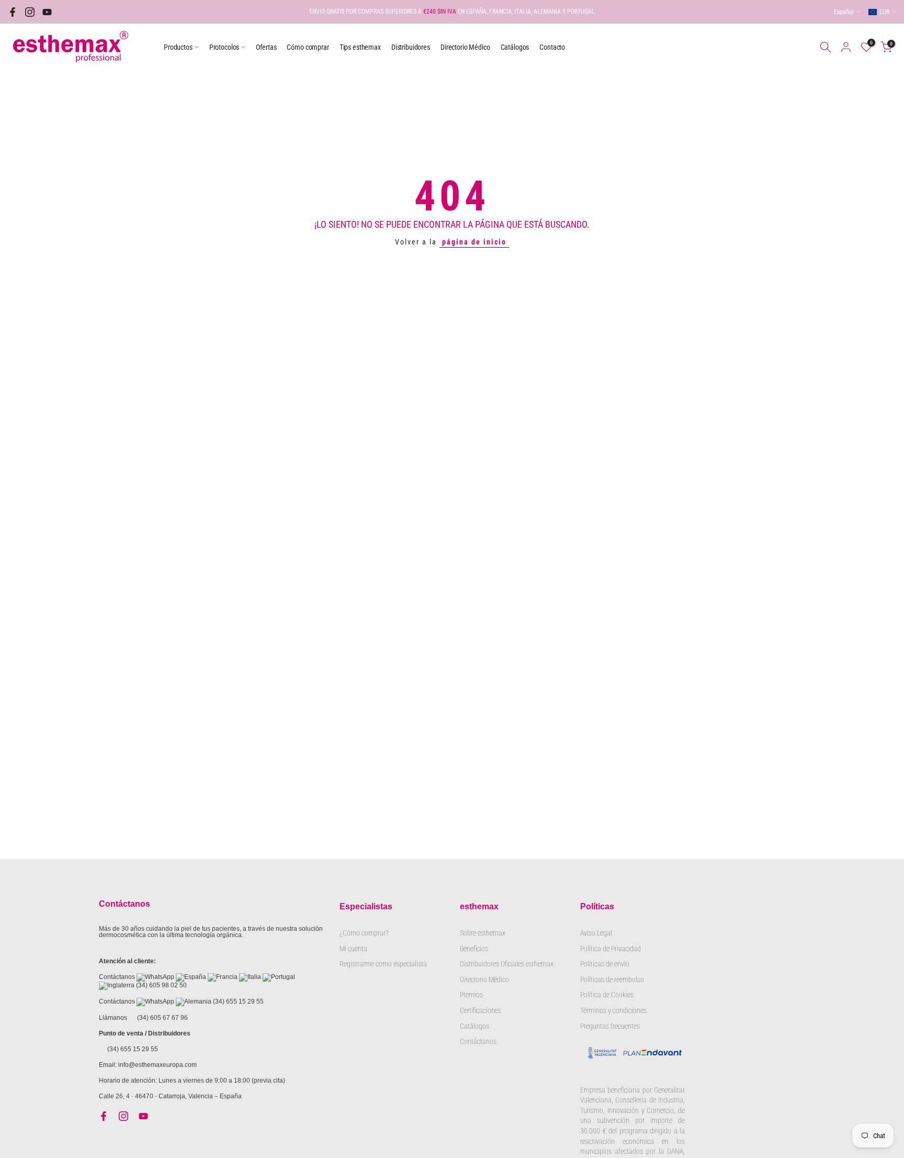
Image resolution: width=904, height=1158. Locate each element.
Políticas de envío (604, 964)
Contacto (552, 47)
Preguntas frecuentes (610, 1026)
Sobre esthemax (482, 933)
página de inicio (474, 242)
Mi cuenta (353, 948)
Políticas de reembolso (612, 979)
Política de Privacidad (610, 948)
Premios (471, 994)
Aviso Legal (596, 933)
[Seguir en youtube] (47, 12)
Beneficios (474, 948)
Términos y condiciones (613, 1010)
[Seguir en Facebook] (12, 12)
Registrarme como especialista (383, 964)
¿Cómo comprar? (364, 933)
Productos (178, 47)
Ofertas (266, 47)
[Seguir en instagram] (30, 12)
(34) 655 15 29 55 (238, 1001)
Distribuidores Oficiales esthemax (506, 964)
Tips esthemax (360, 47)
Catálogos (515, 47)
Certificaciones (480, 1010)
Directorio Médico (465, 47)
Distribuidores (410, 47)
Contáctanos (478, 1041)
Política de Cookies (607, 994)
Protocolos (224, 47)
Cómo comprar (308, 47)
